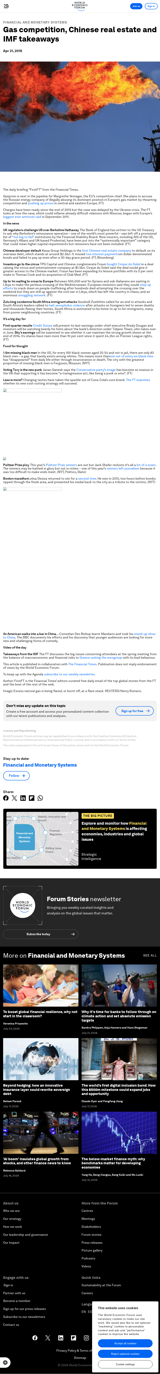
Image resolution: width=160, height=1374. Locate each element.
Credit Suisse (42, 325)
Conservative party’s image (96, 370)
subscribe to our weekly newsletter (69, 674)
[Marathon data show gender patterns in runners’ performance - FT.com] (80, 558)
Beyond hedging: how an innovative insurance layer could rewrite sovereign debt (36, 1089)
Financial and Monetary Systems (35, 22)
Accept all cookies (125, 1343)
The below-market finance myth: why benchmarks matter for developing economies (113, 1163)
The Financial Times (82, 664)
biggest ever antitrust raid (22, 217)
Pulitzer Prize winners (61, 465)
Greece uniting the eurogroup (101, 657)
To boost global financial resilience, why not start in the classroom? (40, 1014)
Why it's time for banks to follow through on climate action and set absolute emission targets (119, 1016)
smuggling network (31, 295)
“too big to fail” (23, 237)
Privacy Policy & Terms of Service (80, 1350)
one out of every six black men (131, 356)
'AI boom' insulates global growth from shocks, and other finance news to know (37, 1161)
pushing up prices (40, 203)
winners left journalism (123, 468)
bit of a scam (146, 465)
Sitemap (80, 1358)
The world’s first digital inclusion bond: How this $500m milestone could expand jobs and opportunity (119, 1089)
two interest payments (102, 254)
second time (87, 478)
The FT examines (138, 380)
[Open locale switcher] (5, 1362)
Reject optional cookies (125, 1353)
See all (150, 955)
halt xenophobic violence (67, 305)
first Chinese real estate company (106, 250)
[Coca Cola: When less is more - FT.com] (80, 421)
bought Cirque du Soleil (123, 264)
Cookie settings (125, 1364)
